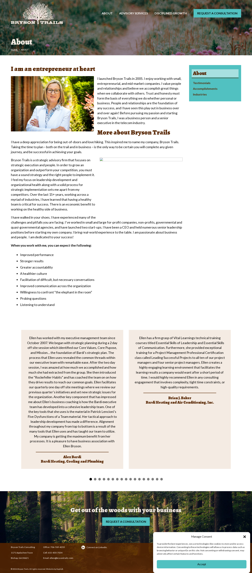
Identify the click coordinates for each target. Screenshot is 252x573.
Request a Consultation (217, 13)
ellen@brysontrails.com (61, 558)
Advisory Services (133, 13)
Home (14, 49)
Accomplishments (205, 88)
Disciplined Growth (171, 13)
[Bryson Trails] (42, 13)
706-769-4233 (57, 547)
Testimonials (201, 83)
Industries (200, 94)
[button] (244, 537)
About (107, 13)
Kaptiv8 (59, 569)
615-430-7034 (55, 552)
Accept (201, 564)
